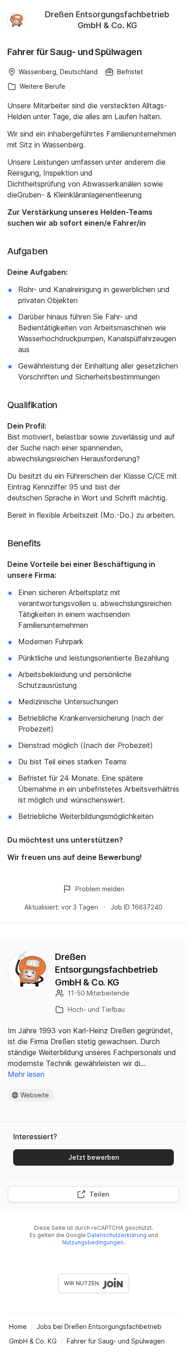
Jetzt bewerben (94, 1157)
